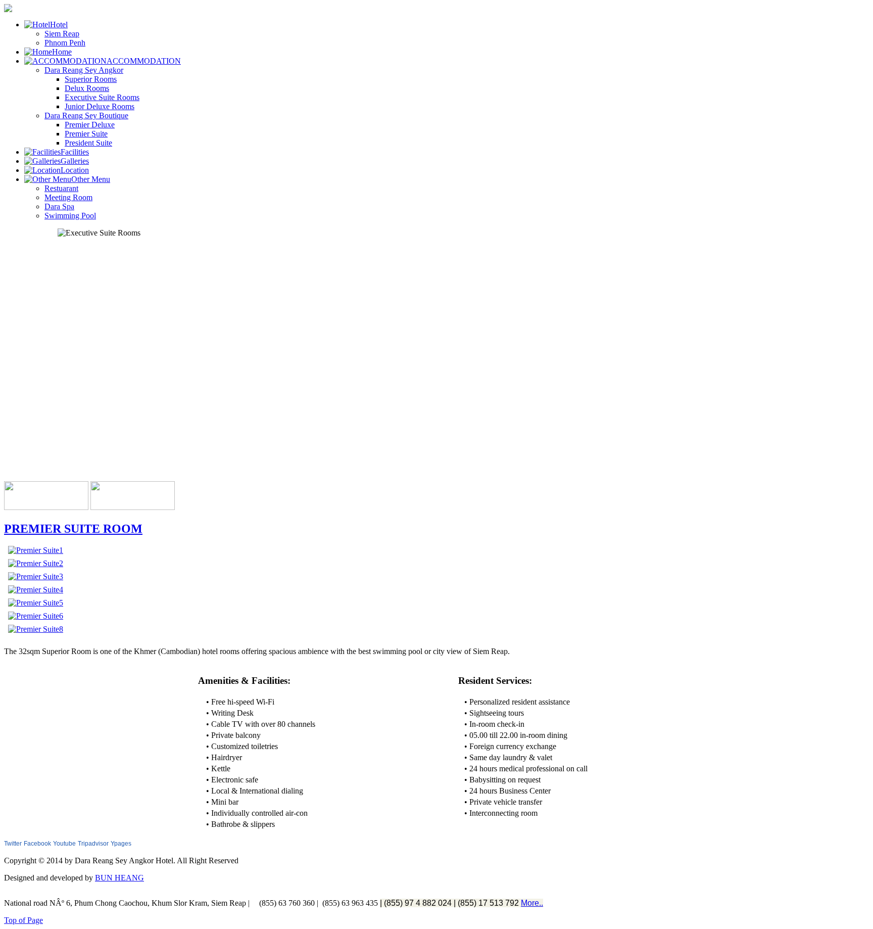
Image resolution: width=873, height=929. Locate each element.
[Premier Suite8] (35, 629)
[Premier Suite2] (35, 563)
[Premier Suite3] (35, 576)
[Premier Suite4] (35, 589)
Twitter (13, 843)
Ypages (121, 843)
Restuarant (61, 188)
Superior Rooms (91, 79)
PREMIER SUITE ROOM (73, 528)
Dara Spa (59, 206)
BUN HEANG (119, 877)
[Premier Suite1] (35, 550)
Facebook (37, 843)
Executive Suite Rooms (102, 97)
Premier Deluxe (90, 124)
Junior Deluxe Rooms (99, 106)
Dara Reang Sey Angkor (83, 70)
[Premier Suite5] (35, 602)
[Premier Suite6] (35, 616)
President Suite (88, 142)
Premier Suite (86, 133)
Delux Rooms (87, 88)
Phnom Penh (64, 42)
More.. (532, 903)
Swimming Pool (70, 215)
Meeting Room (68, 197)
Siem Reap (61, 33)
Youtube (64, 843)
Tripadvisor (93, 843)
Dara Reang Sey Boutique (86, 115)
